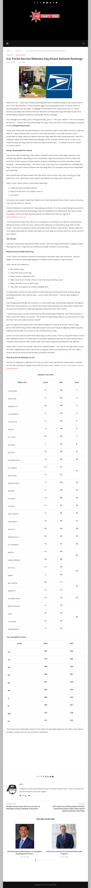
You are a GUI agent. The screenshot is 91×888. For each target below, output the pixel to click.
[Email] (47, 3)
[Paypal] (56, 3)
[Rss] (53, 3)
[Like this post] (39, 776)
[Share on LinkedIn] (48, 776)
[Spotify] (50, 3)
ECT (14, 62)
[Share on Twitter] (43, 776)
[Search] (83, 43)
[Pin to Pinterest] (45, 776)
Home (8, 51)
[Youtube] (44, 3)
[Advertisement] (45, 31)
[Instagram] (40, 3)
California (18, 51)
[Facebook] (34, 3)
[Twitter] (37, 3)
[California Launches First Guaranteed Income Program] (64, 836)
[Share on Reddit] (50, 776)
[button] (9, 842)
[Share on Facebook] (41, 776)
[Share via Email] (52, 776)
